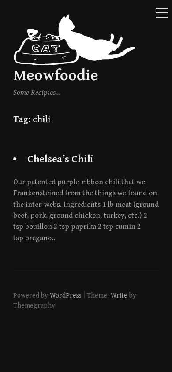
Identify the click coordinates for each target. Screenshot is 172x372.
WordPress (66, 295)
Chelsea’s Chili (60, 159)
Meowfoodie (55, 76)
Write (119, 295)
